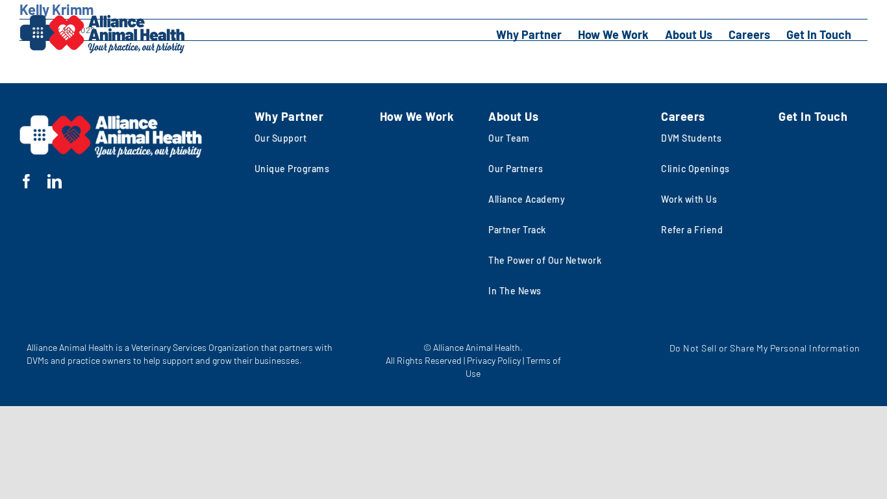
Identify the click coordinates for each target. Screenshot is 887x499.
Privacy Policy (494, 360)
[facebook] (26, 181)
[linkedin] (54, 181)
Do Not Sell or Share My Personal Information (764, 347)
